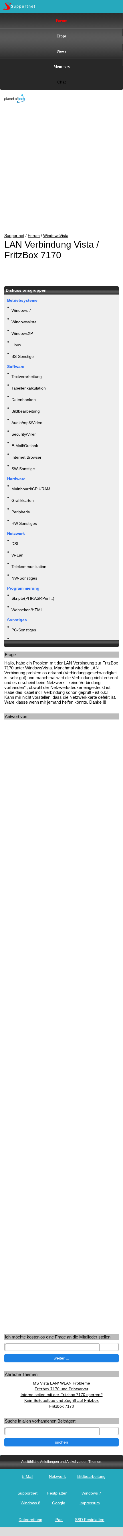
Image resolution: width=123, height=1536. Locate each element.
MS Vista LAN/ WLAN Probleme (61, 1383)
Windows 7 (21, 310)
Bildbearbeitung (25, 411)
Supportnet (14, 235)
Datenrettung (30, 1519)
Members (61, 66)
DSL (15, 543)
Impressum (90, 1503)
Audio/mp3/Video (26, 422)
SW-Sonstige (23, 468)
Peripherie (20, 512)
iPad (59, 1519)
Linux (16, 345)
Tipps (61, 36)
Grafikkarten (22, 500)
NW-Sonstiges (24, 578)
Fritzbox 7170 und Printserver (61, 1389)
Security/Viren (24, 434)
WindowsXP (22, 333)
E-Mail (27, 1476)
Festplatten (57, 1493)
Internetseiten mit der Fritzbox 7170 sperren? (62, 1394)
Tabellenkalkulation (28, 388)
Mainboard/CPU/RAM (30, 489)
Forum (62, 21)
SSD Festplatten (89, 1519)
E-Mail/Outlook (24, 445)
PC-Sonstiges (23, 630)
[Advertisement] (57, 168)
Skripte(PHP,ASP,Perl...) (32, 598)
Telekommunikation (28, 566)
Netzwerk (57, 1476)
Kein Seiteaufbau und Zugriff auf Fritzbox (61, 1400)
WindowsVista (55, 235)
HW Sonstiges (24, 523)
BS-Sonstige (22, 356)
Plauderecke (22, 641)
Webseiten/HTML (27, 609)
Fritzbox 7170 (61, 1406)
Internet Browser (26, 457)
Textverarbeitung (26, 376)
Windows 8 (30, 1503)
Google (58, 1503)
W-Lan (17, 555)
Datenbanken (23, 399)
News (61, 51)
